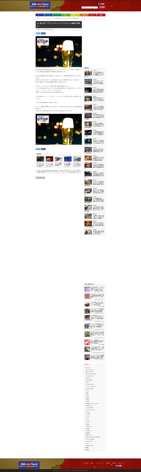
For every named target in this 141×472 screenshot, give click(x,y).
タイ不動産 (83, 14)
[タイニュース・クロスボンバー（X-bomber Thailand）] (40, 8)
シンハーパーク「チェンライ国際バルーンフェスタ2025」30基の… (49, 165)
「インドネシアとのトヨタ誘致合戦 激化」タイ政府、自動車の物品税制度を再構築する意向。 (97, 356)
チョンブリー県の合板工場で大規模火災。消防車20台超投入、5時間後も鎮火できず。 (94, 166)
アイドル (87, 390)
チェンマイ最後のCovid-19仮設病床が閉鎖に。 (58, 164)
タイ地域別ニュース (66, 14)
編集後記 (101, 14)
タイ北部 (87, 422)
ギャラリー (92, 14)
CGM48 (87, 394)
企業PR (103, 306)
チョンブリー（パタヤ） (90, 409)
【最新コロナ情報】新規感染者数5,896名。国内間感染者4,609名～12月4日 (48, 171)
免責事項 (108, 463)
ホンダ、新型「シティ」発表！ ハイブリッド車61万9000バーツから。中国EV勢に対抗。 (97, 304)
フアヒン (51, 29)
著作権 (91, 463)
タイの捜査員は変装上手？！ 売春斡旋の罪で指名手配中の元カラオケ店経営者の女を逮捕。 (94, 200)
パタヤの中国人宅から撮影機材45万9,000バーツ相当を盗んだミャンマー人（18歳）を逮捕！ (94, 209)
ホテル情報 (88, 430)
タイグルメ (57, 14)
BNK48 (87, 392)
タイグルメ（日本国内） (90, 439)
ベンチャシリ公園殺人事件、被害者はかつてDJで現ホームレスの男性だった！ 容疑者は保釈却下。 (94, 125)
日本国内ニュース (74, 14)
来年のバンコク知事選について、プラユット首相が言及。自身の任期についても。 (70, 171)
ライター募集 (85, 463)
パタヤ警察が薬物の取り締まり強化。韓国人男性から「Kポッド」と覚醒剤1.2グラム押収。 (94, 133)
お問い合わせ (120, 463)
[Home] (37, 18)
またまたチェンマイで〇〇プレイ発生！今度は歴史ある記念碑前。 (40, 165)
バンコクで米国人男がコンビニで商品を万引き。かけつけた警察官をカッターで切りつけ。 (94, 74)
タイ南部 (87, 424)
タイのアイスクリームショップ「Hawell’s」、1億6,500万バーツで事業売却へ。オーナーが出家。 (94, 82)
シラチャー (88, 411)
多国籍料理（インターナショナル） (92, 403)
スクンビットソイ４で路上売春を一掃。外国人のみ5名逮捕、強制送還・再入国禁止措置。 (97, 310)
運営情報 (114, 463)
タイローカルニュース (101, 299)
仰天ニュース (88, 377)
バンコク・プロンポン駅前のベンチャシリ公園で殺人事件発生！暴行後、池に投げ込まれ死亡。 (94, 183)
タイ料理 (87, 401)
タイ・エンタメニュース (49, 15)
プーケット (88, 420)
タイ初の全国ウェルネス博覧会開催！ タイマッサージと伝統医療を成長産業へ (98, 159)
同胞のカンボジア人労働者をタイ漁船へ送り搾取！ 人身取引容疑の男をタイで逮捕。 (94, 175)
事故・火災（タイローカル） (100, 352)
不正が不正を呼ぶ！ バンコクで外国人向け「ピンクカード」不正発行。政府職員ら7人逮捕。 (97, 289)
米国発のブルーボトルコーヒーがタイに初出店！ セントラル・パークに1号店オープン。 (94, 99)
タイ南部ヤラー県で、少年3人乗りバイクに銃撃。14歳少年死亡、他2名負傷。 (98, 217)
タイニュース (39, 14)
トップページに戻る (40, 177)
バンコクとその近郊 (89, 407)
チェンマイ (46, 29)
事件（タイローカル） (101, 291)
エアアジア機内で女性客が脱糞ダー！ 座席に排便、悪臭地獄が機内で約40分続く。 (94, 91)
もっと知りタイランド (90, 375)
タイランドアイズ (89, 441)
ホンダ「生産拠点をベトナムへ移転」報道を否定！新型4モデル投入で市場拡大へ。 (97, 342)
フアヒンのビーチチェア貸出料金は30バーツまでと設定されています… (77, 165)
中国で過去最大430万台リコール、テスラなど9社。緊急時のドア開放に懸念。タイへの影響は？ (94, 116)
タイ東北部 (88, 413)
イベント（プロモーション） (91, 386)
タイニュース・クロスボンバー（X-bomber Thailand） (69, 470)
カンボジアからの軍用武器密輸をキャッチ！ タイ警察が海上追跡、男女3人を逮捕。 (94, 192)
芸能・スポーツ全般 (89, 388)
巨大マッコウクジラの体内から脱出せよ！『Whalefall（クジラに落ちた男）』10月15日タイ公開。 (94, 142)
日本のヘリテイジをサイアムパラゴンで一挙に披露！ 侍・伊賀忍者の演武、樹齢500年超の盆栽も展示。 (94, 224)
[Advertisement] (94, 43)
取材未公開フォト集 (89, 445)
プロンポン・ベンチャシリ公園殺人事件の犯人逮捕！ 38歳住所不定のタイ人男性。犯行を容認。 (94, 150)
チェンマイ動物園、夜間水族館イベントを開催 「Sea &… (67, 165)
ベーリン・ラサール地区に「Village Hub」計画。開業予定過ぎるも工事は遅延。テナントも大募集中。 (94, 108)
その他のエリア (89, 426)
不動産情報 (88, 432)
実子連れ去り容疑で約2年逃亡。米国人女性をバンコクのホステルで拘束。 (98, 232)
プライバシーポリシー (99, 463)
